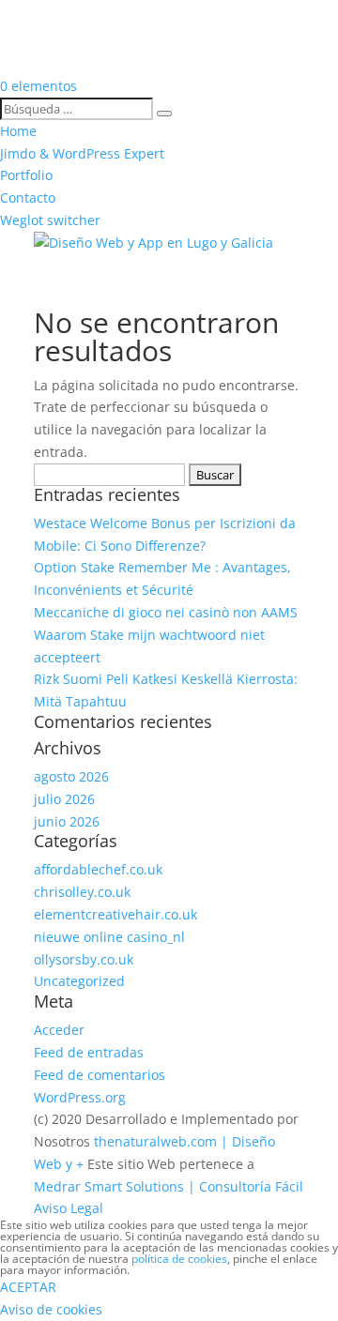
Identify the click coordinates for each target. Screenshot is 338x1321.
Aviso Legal (68, 1208)
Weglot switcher (50, 220)
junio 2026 (67, 821)
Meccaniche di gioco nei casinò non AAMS (166, 612)
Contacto (27, 197)
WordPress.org (80, 1097)
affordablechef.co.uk (98, 869)
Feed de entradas (89, 1052)
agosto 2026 (71, 776)
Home (18, 131)
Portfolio (26, 175)
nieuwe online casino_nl (109, 937)
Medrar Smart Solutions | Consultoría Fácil (168, 1186)
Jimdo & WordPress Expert (82, 153)
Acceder (59, 1030)
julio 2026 (64, 799)
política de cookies (179, 1259)
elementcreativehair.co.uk (115, 914)
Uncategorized (79, 981)
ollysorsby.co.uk (83, 959)
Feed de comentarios (99, 1075)
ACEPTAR (28, 1287)
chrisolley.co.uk (82, 892)
